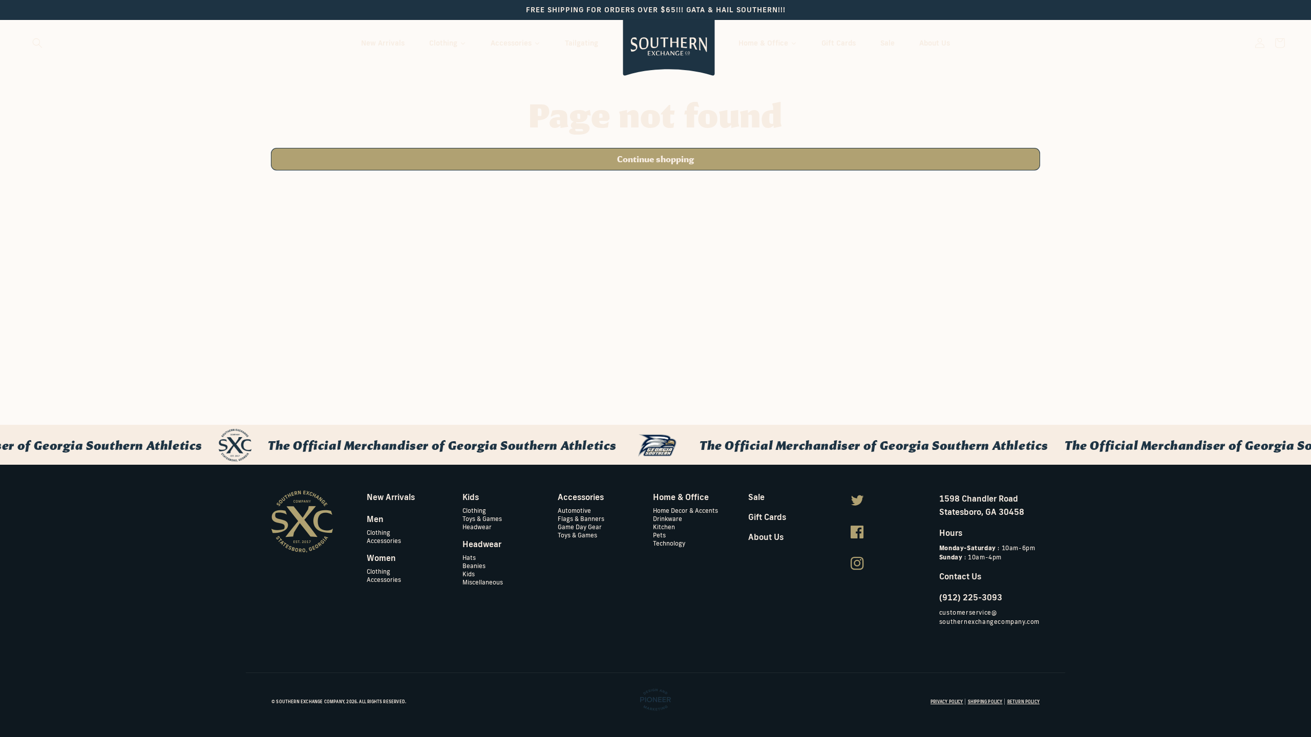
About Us (766, 537)
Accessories (384, 540)
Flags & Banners (581, 518)
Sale (756, 497)
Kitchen (664, 526)
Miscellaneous (482, 581)
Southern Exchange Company (310, 701)
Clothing (378, 532)
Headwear (477, 526)
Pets (659, 534)
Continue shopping (655, 159)
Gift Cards (767, 517)
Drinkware (667, 518)
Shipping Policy (985, 701)
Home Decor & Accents (685, 510)
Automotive (574, 510)
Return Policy (1023, 701)
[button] (37, 43)
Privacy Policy (947, 701)
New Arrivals (391, 497)
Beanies (473, 565)
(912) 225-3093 (970, 597)
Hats (469, 557)
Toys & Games (482, 518)
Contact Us (960, 576)
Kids (468, 573)
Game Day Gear (580, 526)
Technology (669, 542)
